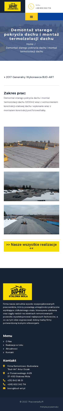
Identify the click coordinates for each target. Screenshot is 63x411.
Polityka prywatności (49, 407)
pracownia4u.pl (36, 401)
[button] (50, 16)
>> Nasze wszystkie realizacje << (31, 246)
